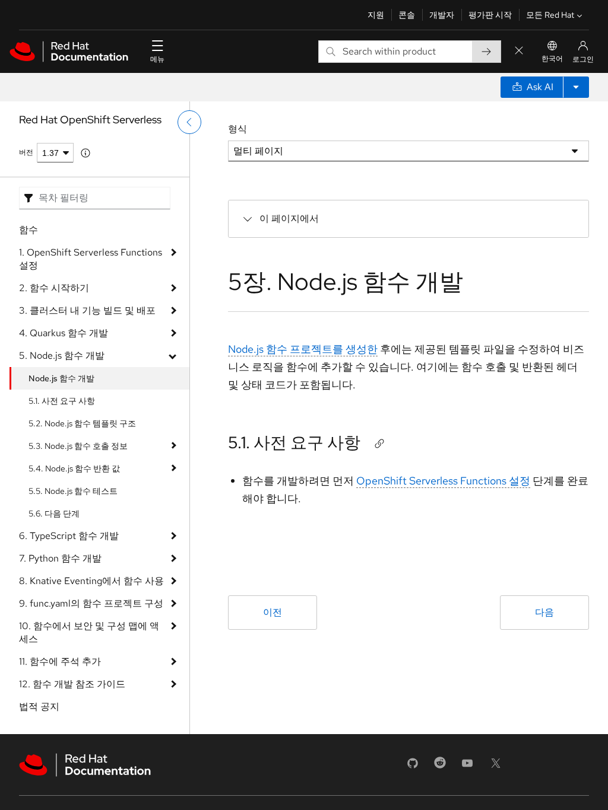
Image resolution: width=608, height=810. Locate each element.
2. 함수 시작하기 (54, 288)
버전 (26, 152)
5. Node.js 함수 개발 (61, 355)
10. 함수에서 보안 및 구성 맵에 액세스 (89, 632)
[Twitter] (496, 767)
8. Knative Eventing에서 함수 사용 (91, 581)
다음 (544, 612)
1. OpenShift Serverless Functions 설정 (90, 259)
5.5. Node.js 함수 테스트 (73, 491)
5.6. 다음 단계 (54, 513)
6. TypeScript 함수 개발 (69, 536)
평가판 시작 (490, 14)
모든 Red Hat (550, 14)
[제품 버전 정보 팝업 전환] (85, 153)
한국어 (552, 58)
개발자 (441, 14)
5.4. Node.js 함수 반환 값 (74, 468)
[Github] (413, 767)
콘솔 (406, 14)
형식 (237, 129)
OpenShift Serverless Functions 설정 (443, 480)
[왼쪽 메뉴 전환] (189, 122)
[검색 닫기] (519, 51)
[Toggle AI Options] (576, 87)
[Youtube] (467, 767)
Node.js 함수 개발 (61, 378)
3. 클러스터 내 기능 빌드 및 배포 (87, 310)
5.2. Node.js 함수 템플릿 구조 (82, 423)
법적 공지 (39, 706)
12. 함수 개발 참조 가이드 (72, 684)
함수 (28, 230)
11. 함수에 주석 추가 (60, 661)
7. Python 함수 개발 (60, 558)
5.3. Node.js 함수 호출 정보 (78, 446)
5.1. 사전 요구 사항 (61, 401)
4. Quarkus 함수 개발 (63, 333)
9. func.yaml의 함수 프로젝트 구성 (91, 603)
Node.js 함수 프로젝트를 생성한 (303, 349)
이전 (272, 612)
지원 (376, 14)
